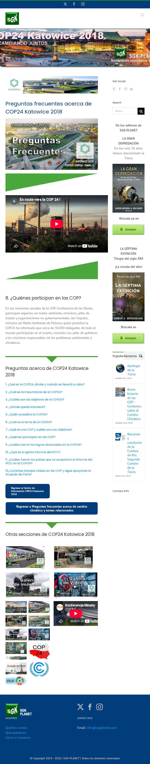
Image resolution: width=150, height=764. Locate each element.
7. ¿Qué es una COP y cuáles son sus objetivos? (38, 429)
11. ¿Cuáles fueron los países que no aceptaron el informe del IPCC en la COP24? (48, 461)
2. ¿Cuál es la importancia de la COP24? (33, 392)
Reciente (130, 356)
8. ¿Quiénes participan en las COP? (30, 437)
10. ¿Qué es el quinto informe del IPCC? (33, 452)
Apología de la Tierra (133, 370)
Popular (118, 356)
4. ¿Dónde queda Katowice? (25, 407)
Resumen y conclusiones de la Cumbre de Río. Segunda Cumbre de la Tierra (134, 453)
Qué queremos (15, 732)
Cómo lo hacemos (18, 737)
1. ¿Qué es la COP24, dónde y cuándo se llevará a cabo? (45, 384)
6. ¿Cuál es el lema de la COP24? (28, 422)
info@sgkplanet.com (102, 728)
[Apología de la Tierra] (120, 366)
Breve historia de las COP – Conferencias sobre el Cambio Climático (134, 404)
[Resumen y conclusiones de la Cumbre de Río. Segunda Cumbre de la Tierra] (120, 434)
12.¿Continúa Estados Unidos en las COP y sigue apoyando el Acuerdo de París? (48, 472)
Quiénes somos (16, 728)
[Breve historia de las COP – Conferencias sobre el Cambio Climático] (120, 390)
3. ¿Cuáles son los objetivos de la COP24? (34, 399)
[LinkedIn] (131, 88)
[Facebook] (119, 88)
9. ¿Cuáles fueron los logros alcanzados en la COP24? (43, 445)
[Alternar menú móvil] (143, 15)
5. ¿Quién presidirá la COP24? (26, 414)
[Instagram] (125, 88)
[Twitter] (113, 88)
